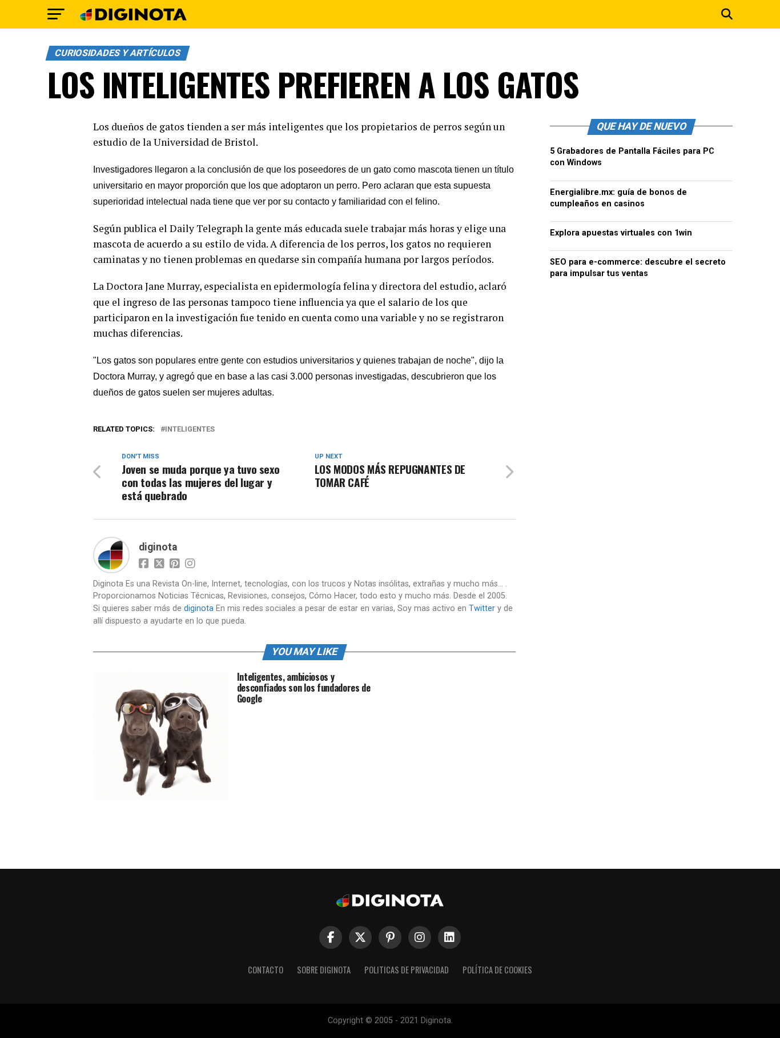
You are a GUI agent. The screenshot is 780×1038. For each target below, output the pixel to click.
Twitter (482, 608)
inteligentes (190, 429)
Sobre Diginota (324, 970)
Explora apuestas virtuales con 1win (621, 233)
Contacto (265, 970)
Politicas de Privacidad (406, 970)
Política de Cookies (497, 970)
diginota (158, 547)
